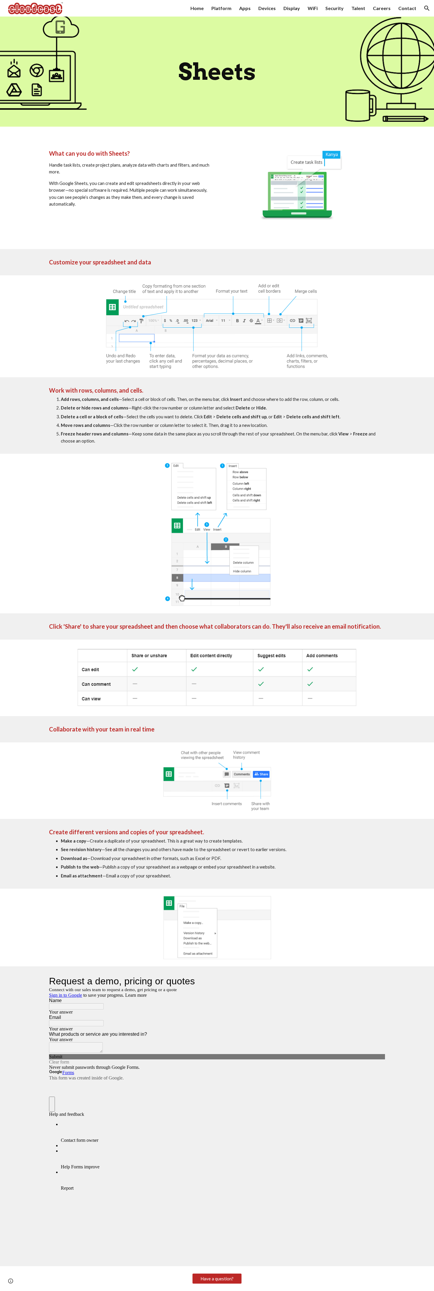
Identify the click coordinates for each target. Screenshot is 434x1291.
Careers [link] (382, 8)
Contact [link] (407, 8)
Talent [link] (358, 8)
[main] (217, 71)
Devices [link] (267, 8)
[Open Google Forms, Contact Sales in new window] (376, 981)
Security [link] (334, 8)
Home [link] (197, 8)
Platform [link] (221, 8)
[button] (427, 8)
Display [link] (291, 8)
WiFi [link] (313, 8)
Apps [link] (245, 8)
